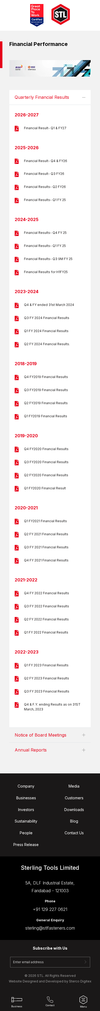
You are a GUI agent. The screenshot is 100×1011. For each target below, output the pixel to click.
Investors (26, 810)
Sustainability (26, 821)
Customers (74, 798)
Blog (74, 821)
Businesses (26, 798)
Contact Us (74, 833)
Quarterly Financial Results (42, 97)
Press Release (26, 845)
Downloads (74, 810)
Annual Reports (31, 750)
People (26, 833)
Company (26, 786)
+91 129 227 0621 (50, 909)
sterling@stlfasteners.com (50, 928)
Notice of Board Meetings (40, 735)
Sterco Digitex (80, 981)
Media (74, 786)
